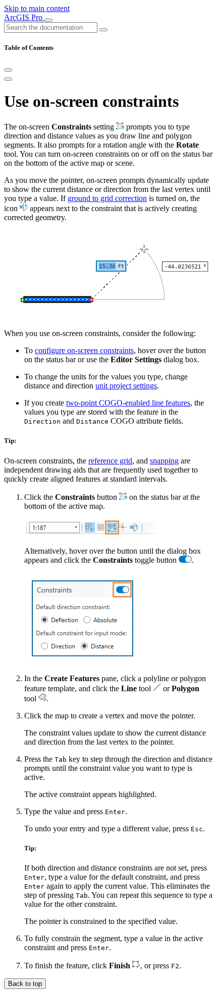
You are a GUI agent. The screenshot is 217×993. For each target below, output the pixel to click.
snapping (164, 460)
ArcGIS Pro (24, 17)
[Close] (8, 70)
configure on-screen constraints (84, 350)
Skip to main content (37, 8)
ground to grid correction (107, 198)
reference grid (110, 460)
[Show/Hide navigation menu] (48, 20)
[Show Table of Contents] (8, 79)
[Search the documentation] (103, 29)
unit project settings (126, 385)
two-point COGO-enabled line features (128, 403)
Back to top (25, 983)
